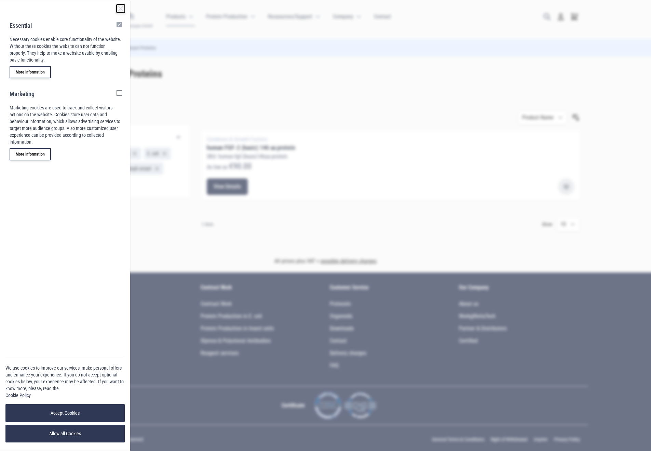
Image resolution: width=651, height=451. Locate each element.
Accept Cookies (65, 413)
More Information (30, 72)
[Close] (121, 8)
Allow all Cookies (65, 433)
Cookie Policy (18, 395)
